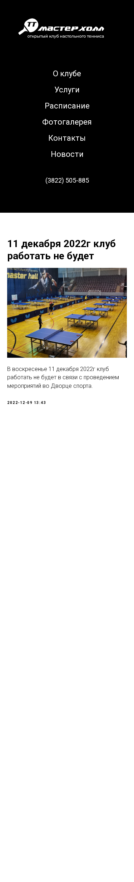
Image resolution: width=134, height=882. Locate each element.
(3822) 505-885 (67, 180)
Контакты (67, 138)
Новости (67, 154)
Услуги (67, 89)
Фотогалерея (67, 121)
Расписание (67, 105)
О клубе (67, 73)
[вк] (67, 200)
